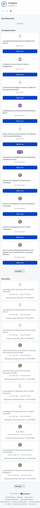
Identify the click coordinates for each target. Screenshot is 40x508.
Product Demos (4, 502)
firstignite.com (12, 5)
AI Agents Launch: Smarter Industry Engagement (16, 65)
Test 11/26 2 (20, 432)
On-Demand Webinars (12, 499)
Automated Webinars (26, 499)
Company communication (19, 502)
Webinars (20, 497)
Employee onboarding (20, 504)
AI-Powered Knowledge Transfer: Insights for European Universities (19, 89)
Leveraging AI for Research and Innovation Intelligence (18, 471)
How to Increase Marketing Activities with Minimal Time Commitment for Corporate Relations (18, 252)
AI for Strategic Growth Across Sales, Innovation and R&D (17, 372)
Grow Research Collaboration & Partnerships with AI (19, 311)
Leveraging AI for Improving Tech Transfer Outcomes (18, 290)
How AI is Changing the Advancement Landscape (16, 181)
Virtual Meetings (10, 497)
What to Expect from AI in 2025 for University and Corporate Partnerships (19, 351)
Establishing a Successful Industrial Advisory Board (19, 112)
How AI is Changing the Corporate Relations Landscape (19, 205)
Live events (32, 504)
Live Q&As (8, 504)
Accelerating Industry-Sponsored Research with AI (19, 42)
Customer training (34, 502)
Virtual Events (29, 497)
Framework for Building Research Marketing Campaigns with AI (19, 158)
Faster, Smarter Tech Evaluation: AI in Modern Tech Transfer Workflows (19, 135)
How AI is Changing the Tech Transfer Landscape (17, 228)
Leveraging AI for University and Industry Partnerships (18, 451)
